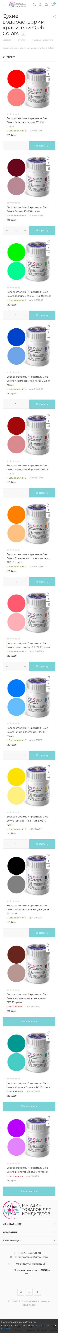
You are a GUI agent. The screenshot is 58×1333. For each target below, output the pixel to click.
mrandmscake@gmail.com (31, 1256)
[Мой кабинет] (46, 5)
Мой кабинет (12, 1224)
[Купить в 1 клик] (48, 79)
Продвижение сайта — (26, 1272)
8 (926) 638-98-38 (30, 1253)
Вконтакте (20, 1292)
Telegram (37, 1292)
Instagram (29, 1292)
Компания (10, 1232)
